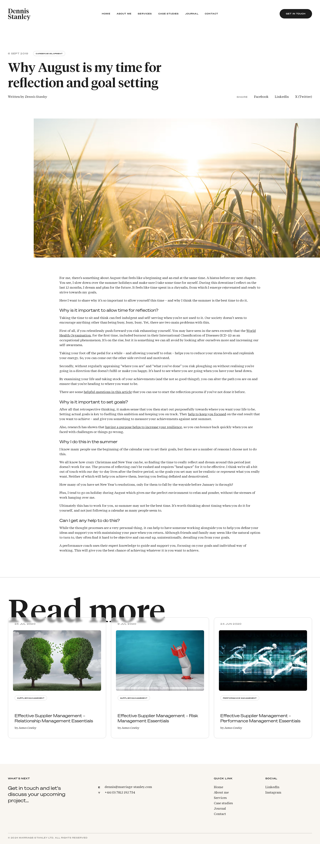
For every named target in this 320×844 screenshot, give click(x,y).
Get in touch (296, 13)
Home (106, 13)
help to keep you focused (207, 414)
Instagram (273, 792)
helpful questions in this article (108, 392)
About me (124, 13)
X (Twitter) (303, 97)
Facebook (261, 97)
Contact (211, 13)
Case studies (168, 13)
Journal (192, 13)
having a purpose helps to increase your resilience (143, 427)
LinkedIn (282, 97)
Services (145, 13)
